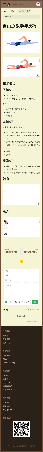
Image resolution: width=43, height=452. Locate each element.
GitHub (6, 355)
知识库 (5, 335)
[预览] (19, 302)
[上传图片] (16, 302)
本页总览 (7, 16)
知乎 (4, 379)
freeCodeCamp (9, 362)
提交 (34, 302)
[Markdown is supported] (6, 302)
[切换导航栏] (4, 4)
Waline (35, 321)
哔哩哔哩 (6, 386)
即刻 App (6, 389)
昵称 (7, 271)
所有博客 (6, 339)
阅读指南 (6, 406)
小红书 (5, 382)
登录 (27, 302)
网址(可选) (8, 280)
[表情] (9, 302)
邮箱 (7, 275)
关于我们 (6, 402)
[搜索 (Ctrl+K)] (38, 4)
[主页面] (5, 11)
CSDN (5, 375)
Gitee (5, 359)
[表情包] (13, 302)
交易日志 (6, 342)
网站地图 (6, 409)
